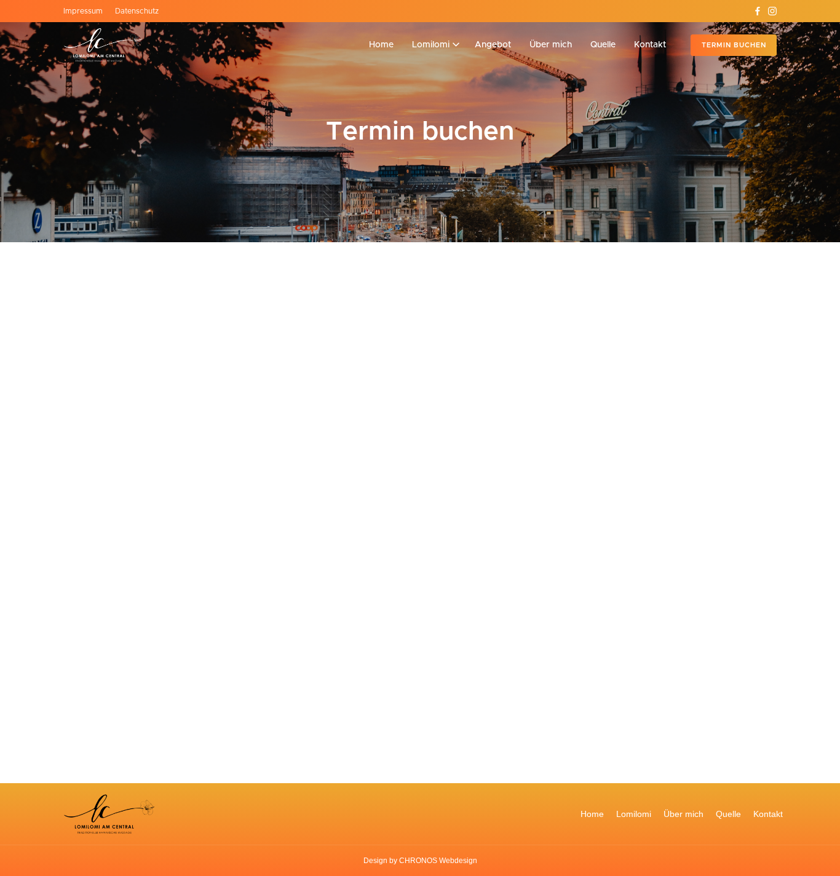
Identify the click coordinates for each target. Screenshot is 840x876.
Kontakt (768, 814)
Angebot (493, 45)
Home (592, 814)
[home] (103, 45)
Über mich (683, 814)
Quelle (728, 814)
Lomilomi (633, 814)
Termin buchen (734, 45)
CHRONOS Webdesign (438, 860)
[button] (435, 45)
